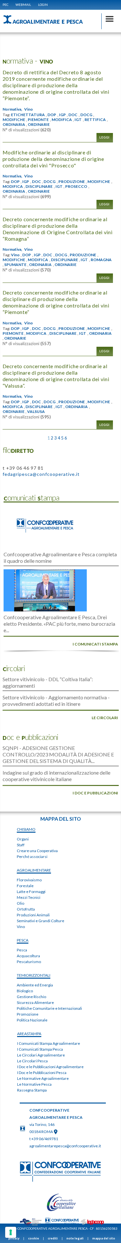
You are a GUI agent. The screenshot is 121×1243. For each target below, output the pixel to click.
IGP (62, 115)
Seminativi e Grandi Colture (40, 920)
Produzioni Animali (33, 914)
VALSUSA (36, 412)
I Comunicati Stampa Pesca (40, 1049)
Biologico (25, 990)
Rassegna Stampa (32, 1090)
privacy (13, 1238)
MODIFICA (62, 120)
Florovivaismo (29, 879)
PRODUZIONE (71, 182)
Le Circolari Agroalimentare (41, 1055)
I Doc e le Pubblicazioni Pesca (41, 1072)
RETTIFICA (95, 120)
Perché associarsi (32, 856)
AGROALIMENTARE (34, 870)
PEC (5, 4)
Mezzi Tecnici (28, 897)
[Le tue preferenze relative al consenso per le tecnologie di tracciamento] (10, 1232)
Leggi (104, 137)
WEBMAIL (23, 4)
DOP (51, 115)
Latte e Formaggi (31, 891)
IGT (78, 120)
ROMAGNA (101, 260)
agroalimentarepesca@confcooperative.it (65, 1145)
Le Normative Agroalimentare (43, 1078)
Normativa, (12, 109)
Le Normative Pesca (34, 1084)
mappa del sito (103, 1238)
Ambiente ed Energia (35, 985)
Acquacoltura (28, 955)
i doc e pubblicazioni (95, 792)
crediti (53, 1238)
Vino (28, 109)
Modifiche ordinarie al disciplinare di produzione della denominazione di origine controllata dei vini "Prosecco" (53, 158)
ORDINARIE (39, 125)
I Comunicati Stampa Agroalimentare (48, 1043)
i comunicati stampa (95, 644)
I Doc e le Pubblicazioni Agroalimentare (50, 1066)
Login (43, 4)
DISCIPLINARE (39, 186)
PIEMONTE (38, 120)
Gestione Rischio (31, 996)
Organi (23, 839)
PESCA (22, 940)
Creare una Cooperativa (37, 850)
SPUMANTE (15, 265)
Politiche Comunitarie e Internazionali (49, 1008)
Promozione (27, 1014)
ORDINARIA (14, 125)
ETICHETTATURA (28, 115)
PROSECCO (76, 186)
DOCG (86, 115)
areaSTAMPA (29, 1033)
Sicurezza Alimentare (35, 1002)
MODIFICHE (14, 120)
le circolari (105, 717)
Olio (20, 903)
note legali (75, 1238)
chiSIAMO (26, 829)
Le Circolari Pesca (32, 1060)
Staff (21, 844)
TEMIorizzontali (33, 975)
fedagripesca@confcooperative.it (41, 474)
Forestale (25, 885)
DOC (72, 115)
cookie (33, 1238)
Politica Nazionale (32, 1020)
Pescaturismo (29, 961)
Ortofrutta (26, 909)
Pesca (22, 949)
